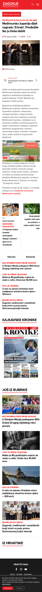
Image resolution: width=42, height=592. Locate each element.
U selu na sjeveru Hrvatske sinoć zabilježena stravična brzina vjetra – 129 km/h (19, 290)
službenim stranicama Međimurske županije (17, 192)
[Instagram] (21, 569)
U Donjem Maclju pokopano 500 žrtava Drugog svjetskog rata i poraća (20, 266)
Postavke (19, 588)
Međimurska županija (11, 14)
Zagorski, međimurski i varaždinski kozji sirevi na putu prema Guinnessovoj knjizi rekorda (18, 304)
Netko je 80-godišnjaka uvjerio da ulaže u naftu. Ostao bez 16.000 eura (19, 277)
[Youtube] (26, 569)
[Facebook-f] (16, 569)
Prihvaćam (7, 588)
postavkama (6, 584)
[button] (37, 5)
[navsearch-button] (32, 5)
